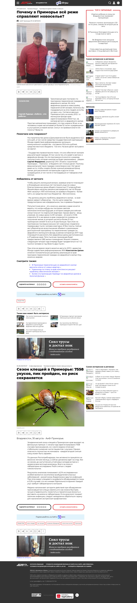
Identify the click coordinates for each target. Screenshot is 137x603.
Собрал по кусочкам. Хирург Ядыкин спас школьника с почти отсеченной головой (107, 378)
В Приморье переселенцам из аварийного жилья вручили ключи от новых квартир (53, 266)
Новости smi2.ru (24, 360)
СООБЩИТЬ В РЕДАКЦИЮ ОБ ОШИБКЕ (79, 566)
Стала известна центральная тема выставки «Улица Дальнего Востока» (103, 50)
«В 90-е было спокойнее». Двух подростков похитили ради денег (106, 69)
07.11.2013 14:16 (21, 8)
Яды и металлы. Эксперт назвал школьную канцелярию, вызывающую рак (105, 84)
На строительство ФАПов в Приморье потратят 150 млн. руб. (71, 323)
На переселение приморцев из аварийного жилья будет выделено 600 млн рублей (36, 324)
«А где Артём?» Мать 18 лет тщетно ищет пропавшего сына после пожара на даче (106, 385)
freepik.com (21, 428)
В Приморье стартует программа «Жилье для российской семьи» (71, 317)
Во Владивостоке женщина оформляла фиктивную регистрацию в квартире (103, 41)
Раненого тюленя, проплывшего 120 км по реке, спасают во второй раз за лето (103, 24)
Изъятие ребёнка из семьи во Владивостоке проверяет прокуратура (103, 16)
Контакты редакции (36, 564)
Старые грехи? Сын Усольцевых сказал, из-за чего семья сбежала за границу (107, 77)
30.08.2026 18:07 (22, 366)
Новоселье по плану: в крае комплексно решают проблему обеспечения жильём (52, 270)
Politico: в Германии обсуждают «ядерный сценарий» (105, 138)
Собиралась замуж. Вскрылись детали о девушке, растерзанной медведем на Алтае (106, 63)
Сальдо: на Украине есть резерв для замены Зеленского (107, 131)
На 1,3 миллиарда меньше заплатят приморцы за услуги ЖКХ (36, 331)
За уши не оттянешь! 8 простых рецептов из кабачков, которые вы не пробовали (107, 406)
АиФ (18, 87)
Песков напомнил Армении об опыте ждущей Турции (107, 124)
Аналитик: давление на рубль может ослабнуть (107, 117)
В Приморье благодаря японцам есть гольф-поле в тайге (103, 33)
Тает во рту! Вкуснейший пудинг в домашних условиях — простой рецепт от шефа (106, 392)
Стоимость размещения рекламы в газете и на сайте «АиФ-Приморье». (70, 564)
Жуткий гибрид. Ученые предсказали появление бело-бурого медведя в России (107, 399)
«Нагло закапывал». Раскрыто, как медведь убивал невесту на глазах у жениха (107, 371)
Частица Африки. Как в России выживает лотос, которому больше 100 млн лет (107, 98)
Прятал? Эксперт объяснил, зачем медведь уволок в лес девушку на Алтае (106, 91)
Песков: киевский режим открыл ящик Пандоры (106, 110)
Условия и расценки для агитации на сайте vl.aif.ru (48, 566)
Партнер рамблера (48, 595)
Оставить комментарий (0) (68, 284)
